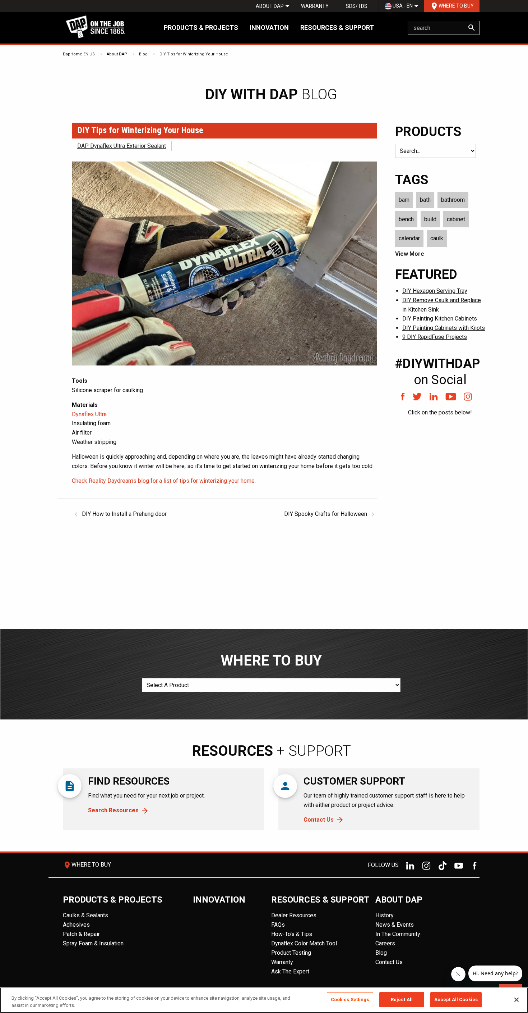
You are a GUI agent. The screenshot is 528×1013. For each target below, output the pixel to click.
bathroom (453, 199)
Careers (385, 943)
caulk (436, 238)
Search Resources (113, 810)
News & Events (394, 924)
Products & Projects (201, 27)
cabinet (456, 219)
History (384, 915)
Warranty (315, 6)
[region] (264, 1000)
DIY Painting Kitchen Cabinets (439, 318)
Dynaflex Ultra (89, 414)
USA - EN (402, 6)
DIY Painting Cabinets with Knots (443, 327)
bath (425, 199)
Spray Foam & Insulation (93, 943)
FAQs (278, 924)
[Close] (516, 1000)
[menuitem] (270, 6)
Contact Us (319, 819)
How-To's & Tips (291, 934)
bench (406, 219)
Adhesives (76, 924)
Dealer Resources (293, 915)
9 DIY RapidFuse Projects (434, 336)
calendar (409, 238)
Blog (143, 54)
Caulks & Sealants (85, 915)
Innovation (269, 27)
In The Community (397, 934)
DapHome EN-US (79, 54)
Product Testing (291, 952)
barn (404, 199)
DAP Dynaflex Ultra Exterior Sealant (121, 145)
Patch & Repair (81, 934)
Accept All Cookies (456, 999)
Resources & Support (337, 27)
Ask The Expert (290, 971)
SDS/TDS (356, 6)
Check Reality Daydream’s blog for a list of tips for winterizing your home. (164, 480)
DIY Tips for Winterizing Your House (193, 54)
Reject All (402, 999)
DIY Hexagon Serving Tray (434, 290)
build (430, 219)
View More (409, 253)
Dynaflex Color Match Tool (304, 943)
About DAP (270, 6)
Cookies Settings (350, 999)
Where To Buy (452, 6)
